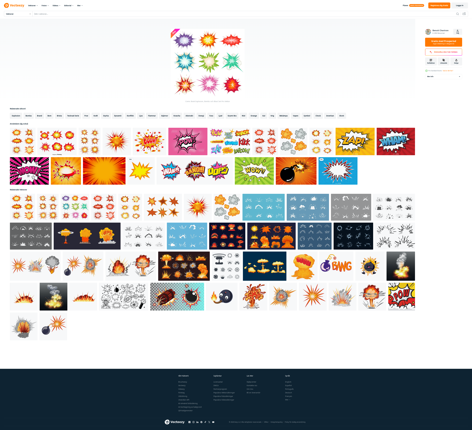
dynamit (117, 116)
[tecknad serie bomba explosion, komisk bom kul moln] (187, 236)
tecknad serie (73, 116)
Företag (181, 392)
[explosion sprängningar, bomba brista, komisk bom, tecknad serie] (227, 236)
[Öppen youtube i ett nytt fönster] (213, 422)
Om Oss (250, 389)
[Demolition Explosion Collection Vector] (57, 141)
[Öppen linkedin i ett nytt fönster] (197, 422)
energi (201, 116)
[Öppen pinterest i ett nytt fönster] (201, 422)
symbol (307, 116)
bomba (29, 116)
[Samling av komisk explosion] (229, 141)
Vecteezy (181, 385)
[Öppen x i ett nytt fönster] (209, 422)
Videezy (181, 389)
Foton (44, 5)
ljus (141, 116)
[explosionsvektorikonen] (141, 171)
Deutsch (288, 392)
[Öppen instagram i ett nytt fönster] (193, 422)
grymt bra (232, 116)
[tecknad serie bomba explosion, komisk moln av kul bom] (394, 207)
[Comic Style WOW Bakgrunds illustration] (254, 171)
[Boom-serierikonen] (149, 141)
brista (59, 116)
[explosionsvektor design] (401, 297)
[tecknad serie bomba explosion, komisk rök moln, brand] (263, 207)
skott (341, 116)
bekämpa (283, 116)
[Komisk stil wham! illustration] (396, 141)
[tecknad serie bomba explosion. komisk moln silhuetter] (31, 236)
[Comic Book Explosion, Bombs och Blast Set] (23, 141)
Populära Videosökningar (223, 400)
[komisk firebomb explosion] (117, 141)
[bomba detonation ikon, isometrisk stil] (303, 266)
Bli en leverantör (253, 392)
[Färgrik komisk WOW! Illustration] (29, 171)
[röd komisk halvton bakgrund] (104, 171)
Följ (457, 33)
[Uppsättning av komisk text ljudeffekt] (195, 171)
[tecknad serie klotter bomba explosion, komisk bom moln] (315, 236)
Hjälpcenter (251, 382)
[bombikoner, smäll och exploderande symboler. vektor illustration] (226, 266)
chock (318, 116)
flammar (152, 116)
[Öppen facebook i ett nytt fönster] (190, 422)
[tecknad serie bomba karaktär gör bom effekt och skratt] (370, 266)
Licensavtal (218, 382)
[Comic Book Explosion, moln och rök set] (293, 141)
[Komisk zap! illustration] (355, 141)
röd (243, 116)
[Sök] (457, 13)
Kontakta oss (252, 385)
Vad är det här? (448, 71)
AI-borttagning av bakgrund (190, 407)
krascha (176, 116)
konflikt (130, 116)
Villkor (266, 422)
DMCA (216, 385)
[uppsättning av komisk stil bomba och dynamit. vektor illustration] (177, 297)
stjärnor (164, 116)
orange (254, 116)
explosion (16, 116)
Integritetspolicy (277, 422)
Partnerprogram (220, 389)
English (288, 382)
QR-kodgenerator (185, 410)
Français (288, 396)
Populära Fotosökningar (223, 396)
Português (289, 389)
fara (211, 116)
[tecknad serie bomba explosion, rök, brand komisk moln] (351, 207)
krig (272, 116)
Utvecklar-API (183, 400)
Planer (405, 5)
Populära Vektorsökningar (224, 392)
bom (49, 116)
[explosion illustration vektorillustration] (400, 266)
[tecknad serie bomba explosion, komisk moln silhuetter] (144, 236)
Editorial (67, 5)
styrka (106, 116)
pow (86, 116)
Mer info (430, 76)
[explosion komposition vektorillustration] (53, 297)
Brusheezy (182, 382)
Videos (55, 5)
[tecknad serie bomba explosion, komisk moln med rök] (308, 207)
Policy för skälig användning (295, 422)
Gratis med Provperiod (443, 42)
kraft (96, 116)
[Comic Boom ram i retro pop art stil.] (66, 171)
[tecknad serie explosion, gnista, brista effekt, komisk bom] (353, 236)
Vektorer (32, 5)
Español (288, 385)
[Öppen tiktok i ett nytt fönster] (205, 422)
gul (263, 116)
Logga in (459, 5)
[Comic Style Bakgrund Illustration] (187, 141)
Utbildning (182, 396)
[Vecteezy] (14, 5)
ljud (220, 116)
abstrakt (189, 116)
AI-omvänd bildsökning (188, 403)
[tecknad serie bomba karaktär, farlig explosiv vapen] (222, 297)
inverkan (330, 116)
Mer (79, 5)
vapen (295, 116)
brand (39, 116)
